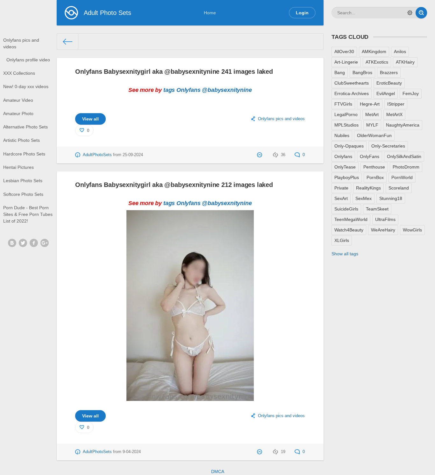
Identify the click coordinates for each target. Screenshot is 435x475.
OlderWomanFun (374, 135)
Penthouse (374, 166)
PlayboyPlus (346, 177)
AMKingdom (374, 51)
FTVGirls (343, 104)
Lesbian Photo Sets (22, 180)
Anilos (400, 51)
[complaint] (260, 155)
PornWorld (402, 177)
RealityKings (368, 187)
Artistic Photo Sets (21, 140)
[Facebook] (34, 243)
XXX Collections (19, 73)
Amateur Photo (18, 113)
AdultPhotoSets (97, 155)
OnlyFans (369, 156)
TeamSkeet (377, 208)
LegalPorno (346, 114)
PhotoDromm (406, 166)
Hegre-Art (370, 104)
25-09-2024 (133, 155)
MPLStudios (346, 124)
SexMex (363, 198)
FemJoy (411, 93)
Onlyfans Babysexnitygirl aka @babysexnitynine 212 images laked (174, 184)
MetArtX (394, 114)
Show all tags (345, 253)
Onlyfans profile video (28, 59)
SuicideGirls (346, 208)
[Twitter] (23, 243)
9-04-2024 (132, 452)
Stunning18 (390, 198)
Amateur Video (18, 100)
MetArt (372, 114)
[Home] (68, 42)
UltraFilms (385, 219)
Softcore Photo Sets (23, 194)
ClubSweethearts (351, 83)
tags (169, 90)
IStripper (395, 104)
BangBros (362, 72)
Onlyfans (188, 90)
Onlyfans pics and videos (21, 43)
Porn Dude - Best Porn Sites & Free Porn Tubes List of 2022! (28, 214)
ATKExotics (377, 62)
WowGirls (412, 229)
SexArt (341, 198)
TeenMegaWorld (350, 219)
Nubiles (341, 135)
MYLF (372, 124)
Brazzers (389, 72)
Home (210, 12)
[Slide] (190, 397)
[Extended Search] (410, 12)
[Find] (421, 12)
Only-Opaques (349, 145)
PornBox (375, 177)
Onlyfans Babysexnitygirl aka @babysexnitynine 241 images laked (174, 71)
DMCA (217, 471)
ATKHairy (405, 62)
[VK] (12, 243)
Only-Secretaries (388, 145)
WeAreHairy (383, 229)
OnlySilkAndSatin (404, 156)
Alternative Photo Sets (25, 126)
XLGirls (341, 240)
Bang (339, 72)
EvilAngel (385, 93)
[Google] (44, 243)
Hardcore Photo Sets (24, 153)
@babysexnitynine (227, 90)
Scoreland (399, 187)
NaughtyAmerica (402, 124)
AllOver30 (344, 51)
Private (341, 187)
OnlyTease (345, 166)
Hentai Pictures (18, 167)
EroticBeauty (389, 83)
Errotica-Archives (351, 93)
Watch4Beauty (348, 229)
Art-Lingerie (346, 62)
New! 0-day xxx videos (25, 86)
